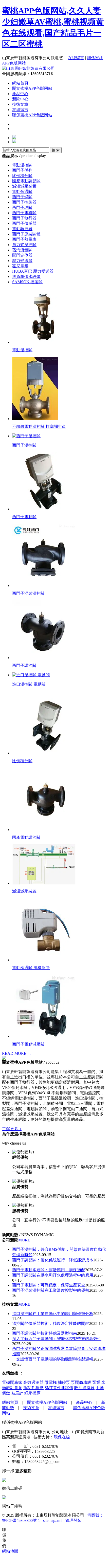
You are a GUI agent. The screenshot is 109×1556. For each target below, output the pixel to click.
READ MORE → (16, 1053)
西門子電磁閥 (24, 213)
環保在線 (62, 1437)
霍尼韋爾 (20, 266)
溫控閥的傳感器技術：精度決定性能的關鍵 (50, 1323)
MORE (24, 1240)
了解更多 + (12, 1129)
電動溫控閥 (22, 165)
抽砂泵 (64, 1382)
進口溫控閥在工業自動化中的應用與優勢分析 (52, 1313)
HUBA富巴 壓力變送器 (32, 271)
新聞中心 (20, 99)
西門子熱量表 (24, 239)
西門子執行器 (24, 218)
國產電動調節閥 (26, 181)
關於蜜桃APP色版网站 (32, 88)
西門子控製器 (24, 202)
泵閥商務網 (81, 1382)
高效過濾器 (33, 1382)
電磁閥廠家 (12, 1382)
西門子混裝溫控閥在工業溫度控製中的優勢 (50, 1290)
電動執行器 (22, 229)
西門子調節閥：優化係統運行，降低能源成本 (52, 1260)
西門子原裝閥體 (26, 234)
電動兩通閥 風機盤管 (31, 968)
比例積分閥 (22, 175)
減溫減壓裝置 (24, 186)
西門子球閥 (22, 207)
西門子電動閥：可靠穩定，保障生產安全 (48, 1285)
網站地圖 (10, 1551)
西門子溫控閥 (24, 445)
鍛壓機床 (32, 1393)
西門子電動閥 (24, 517)
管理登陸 (73, 1520)
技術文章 (20, 104)
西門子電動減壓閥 (28, 1044)
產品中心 (20, 94)
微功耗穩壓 (33, 1388)
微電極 (51, 1382)
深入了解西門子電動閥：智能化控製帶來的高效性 (56, 1338)
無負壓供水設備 (26, 276)
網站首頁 (20, 83)
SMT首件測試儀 (59, 1388)
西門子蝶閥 (22, 197)
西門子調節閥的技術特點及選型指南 (44, 1333)
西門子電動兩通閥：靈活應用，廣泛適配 (48, 1270)
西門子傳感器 (24, 223)
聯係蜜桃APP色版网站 (32, 115)
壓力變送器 (22, 260)
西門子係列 (22, 170)
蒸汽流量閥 (22, 250)
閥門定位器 (22, 255)
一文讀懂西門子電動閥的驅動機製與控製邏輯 (52, 1359)
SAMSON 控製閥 (27, 282)
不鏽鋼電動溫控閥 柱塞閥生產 (39, 426)
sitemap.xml (52, 1520)
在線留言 (76, 58)
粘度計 (17, 1393)
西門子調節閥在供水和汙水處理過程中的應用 (52, 1275)
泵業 (96, 1382)
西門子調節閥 (24, 665)
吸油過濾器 (84, 1388)
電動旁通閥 (22, 191)
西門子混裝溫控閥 (28, 593)
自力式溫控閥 (24, 245)
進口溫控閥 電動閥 (29, 684)
